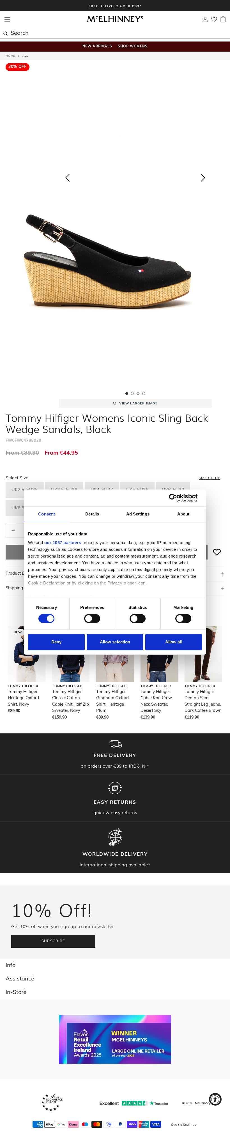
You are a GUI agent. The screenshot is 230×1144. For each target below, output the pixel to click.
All (25, 55)
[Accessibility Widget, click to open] (215, 1099)
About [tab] (183, 514)
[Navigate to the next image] (203, 179)
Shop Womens (133, 46)
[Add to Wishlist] (217, 552)
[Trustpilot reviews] (134, 1103)
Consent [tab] (46, 514)
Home (10, 55)
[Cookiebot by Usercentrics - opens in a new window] (177, 498)
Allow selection (115, 641)
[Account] (205, 21)
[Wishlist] (214, 21)
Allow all (173, 641)
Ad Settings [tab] (138, 514)
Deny (56, 641)
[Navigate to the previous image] (67, 176)
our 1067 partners (62, 542)
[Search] (5, 32)
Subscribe (53, 941)
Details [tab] (92, 514)
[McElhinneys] (115, 21)
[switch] (92, 618)
